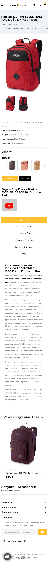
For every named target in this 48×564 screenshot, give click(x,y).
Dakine (20, 130)
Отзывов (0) (24, 233)
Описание (24, 220)
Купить (10, 178)
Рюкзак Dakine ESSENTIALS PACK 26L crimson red (27, 28)
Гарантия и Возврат (24, 247)
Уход (24, 253)
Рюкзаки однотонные (10, 490)
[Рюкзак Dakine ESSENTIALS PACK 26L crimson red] (24, 65)
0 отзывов (27, 122)
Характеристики (24, 226)
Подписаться (42, 532)
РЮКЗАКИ (13, 24)
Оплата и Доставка (24, 240)
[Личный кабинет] (39, 4)
